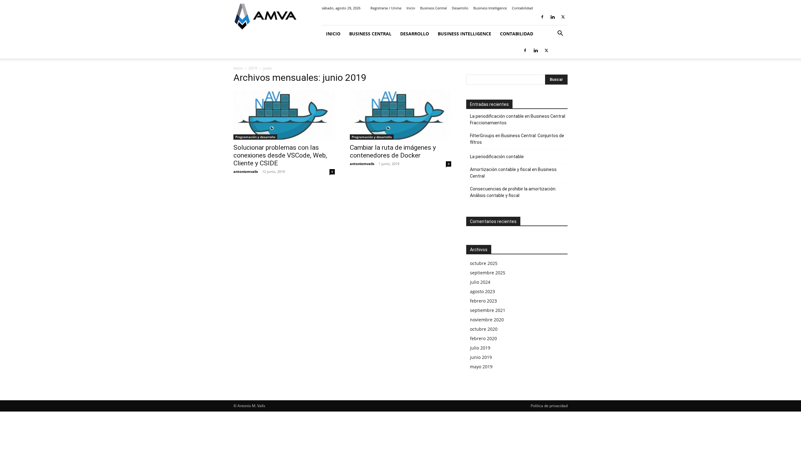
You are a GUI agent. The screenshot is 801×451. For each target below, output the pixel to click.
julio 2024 (480, 282)
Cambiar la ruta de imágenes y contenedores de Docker (393, 151)
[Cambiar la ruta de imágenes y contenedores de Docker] (400, 115)
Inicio (410, 8)
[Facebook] (542, 17)
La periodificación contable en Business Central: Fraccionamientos (518, 119)
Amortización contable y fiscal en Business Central (513, 173)
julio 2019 (480, 348)
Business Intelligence (490, 8)
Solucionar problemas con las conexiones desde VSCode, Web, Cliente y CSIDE (280, 155)
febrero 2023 (483, 301)
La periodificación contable (497, 156)
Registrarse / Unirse (385, 8)
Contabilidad (522, 8)
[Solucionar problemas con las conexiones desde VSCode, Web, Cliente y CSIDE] (284, 115)
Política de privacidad (549, 405)
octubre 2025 (483, 263)
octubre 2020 (483, 329)
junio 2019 (481, 357)
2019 (252, 68)
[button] (560, 34)
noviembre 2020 (487, 320)
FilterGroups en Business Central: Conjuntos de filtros (517, 139)
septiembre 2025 (487, 273)
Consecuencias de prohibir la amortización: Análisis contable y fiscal (513, 192)
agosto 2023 (482, 291)
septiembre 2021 (487, 310)
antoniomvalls (245, 171)
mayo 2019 (481, 367)
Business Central (433, 8)
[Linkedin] (552, 17)
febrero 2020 (483, 338)
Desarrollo (460, 8)
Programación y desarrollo (255, 137)
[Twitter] (563, 17)
